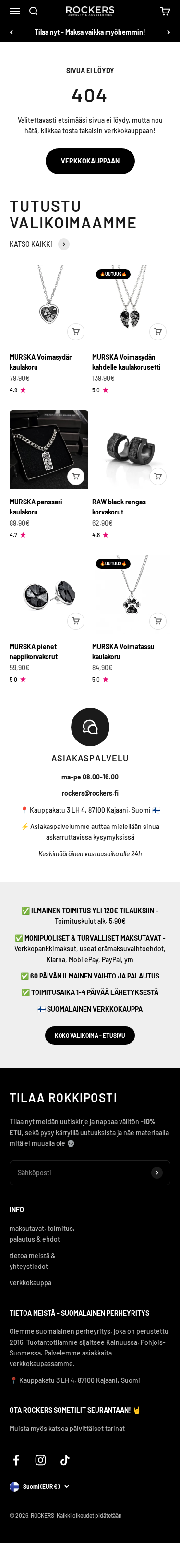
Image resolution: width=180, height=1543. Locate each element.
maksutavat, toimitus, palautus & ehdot (42, 1233)
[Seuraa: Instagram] (40, 1460)
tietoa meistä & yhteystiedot (32, 1261)
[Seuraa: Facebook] (16, 1460)
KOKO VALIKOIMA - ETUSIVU (90, 1035)
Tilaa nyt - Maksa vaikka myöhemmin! (90, 32)
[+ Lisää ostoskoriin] (75, 331)
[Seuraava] (168, 32)
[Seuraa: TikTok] (65, 1460)
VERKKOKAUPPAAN (90, 161)
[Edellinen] (11, 32)
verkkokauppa (30, 1283)
